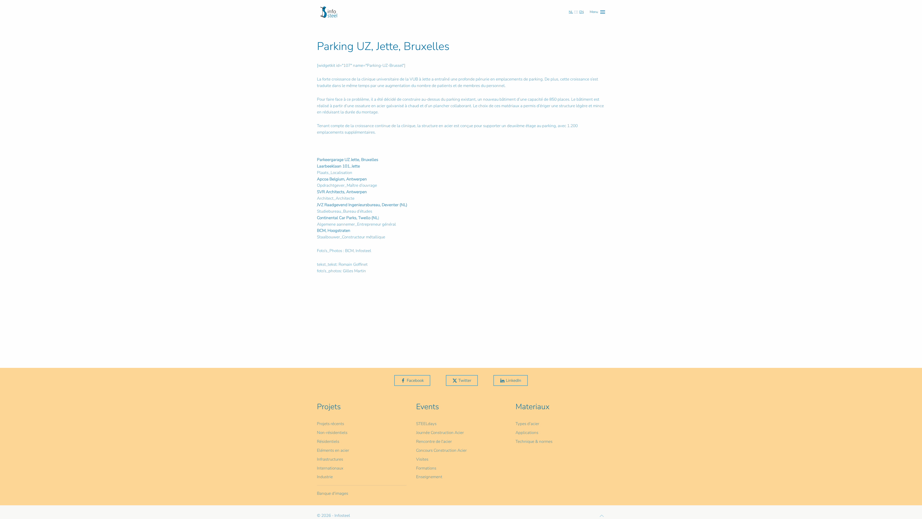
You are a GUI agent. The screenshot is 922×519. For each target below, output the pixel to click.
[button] (597, 12)
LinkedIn (513, 380)
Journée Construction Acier (440, 432)
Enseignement (429, 477)
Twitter (464, 380)
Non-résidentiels (332, 432)
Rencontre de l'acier (434, 441)
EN (581, 12)
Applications (527, 432)
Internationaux (330, 468)
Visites (422, 459)
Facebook (415, 380)
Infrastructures (330, 459)
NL (571, 12)
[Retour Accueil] (328, 12)
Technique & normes (534, 441)
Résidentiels (328, 441)
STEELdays (426, 423)
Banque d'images (332, 493)
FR (576, 12)
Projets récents (330, 423)
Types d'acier (527, 423)
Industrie (325, 477)
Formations (426, 468)
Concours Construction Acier (441, 450)
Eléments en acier (333, 450)
